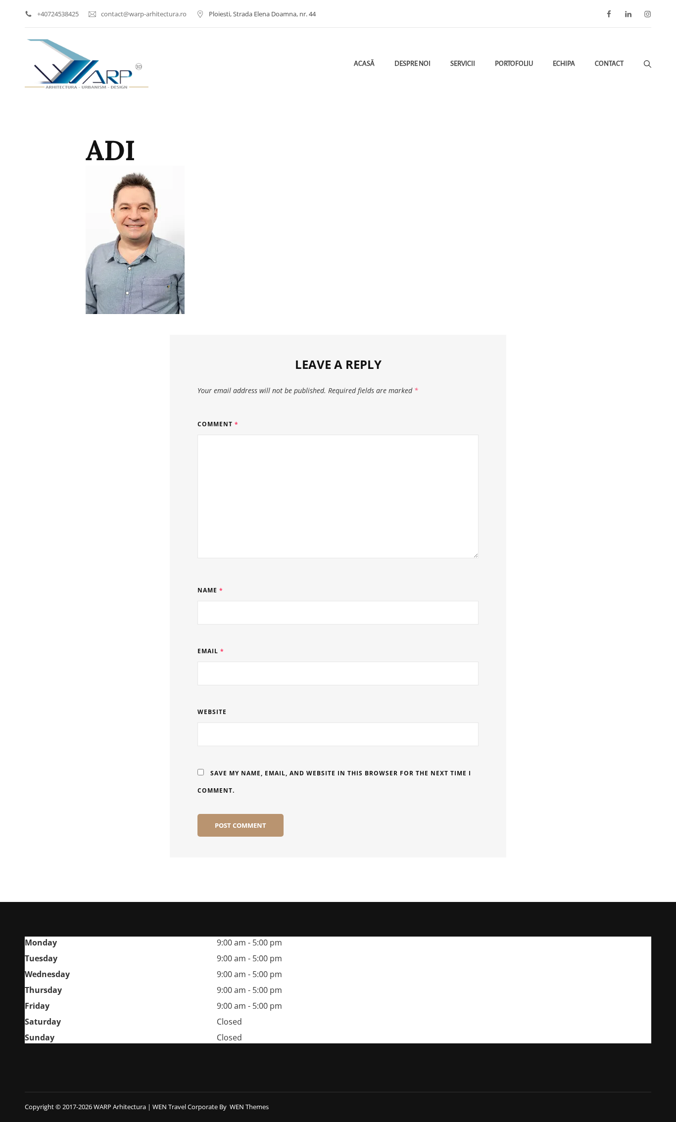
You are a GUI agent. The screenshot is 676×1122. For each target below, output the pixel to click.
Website (212, 712)
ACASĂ (364, 63)
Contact (609, 63)
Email (210, 651)
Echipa (564, 63)
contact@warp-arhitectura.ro (144, 13)
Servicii (462, 63)
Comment (218, 424)
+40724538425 (58, 13)
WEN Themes (249, 1106)
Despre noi (412, 63)
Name (210, 590)
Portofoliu (514, 63)
